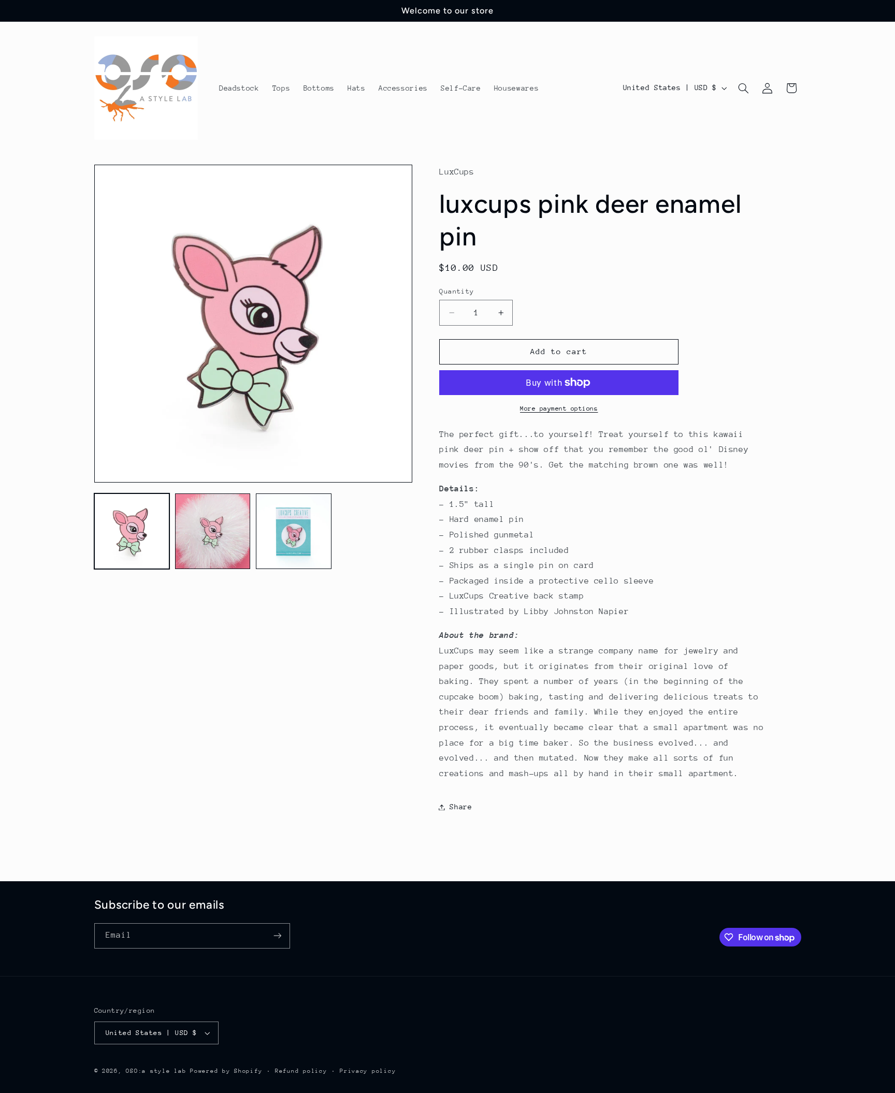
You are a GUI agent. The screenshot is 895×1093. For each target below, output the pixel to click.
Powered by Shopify (226, 1071)
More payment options (559, 408)
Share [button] (461, 807)
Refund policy (301, 1071)
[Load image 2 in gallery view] (213, 531)
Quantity (456, 291)
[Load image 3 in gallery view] (293, 531)
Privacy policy (368, 1071)
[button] (743, 88)
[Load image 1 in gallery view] (132, 531)
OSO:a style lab (156, 1071)
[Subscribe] (277, 936)
